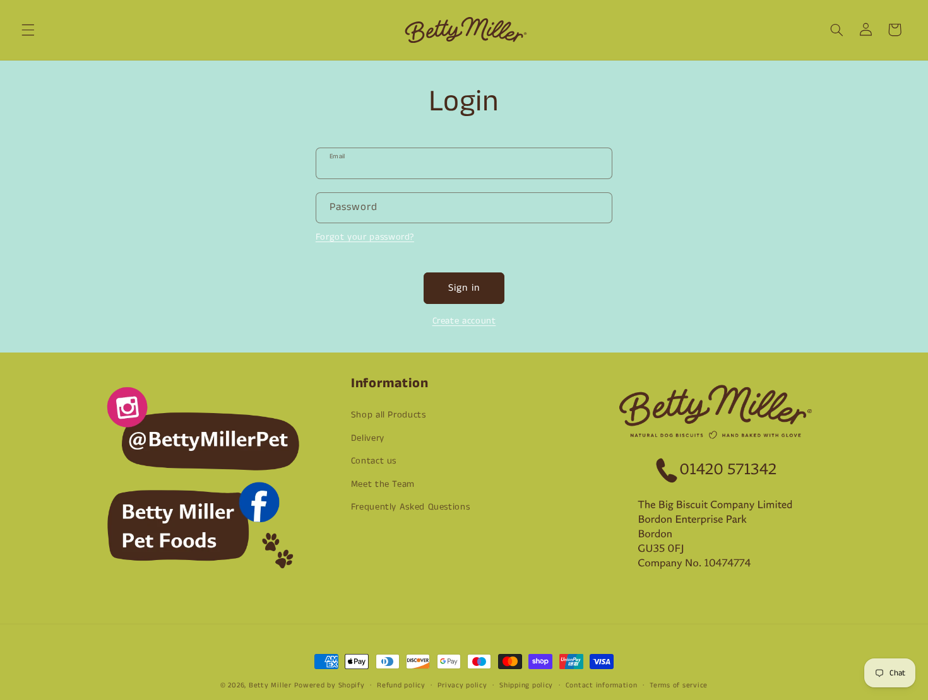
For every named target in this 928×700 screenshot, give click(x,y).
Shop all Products (388, 415)
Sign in (463, 288)
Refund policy (401, 685)
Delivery (367, 438)
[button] (27, 29)
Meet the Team (383, 484)
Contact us (373, 461)
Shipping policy (526, 685)
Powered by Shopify (329, 685)
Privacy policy (462, 685)
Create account (464, 321)
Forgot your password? (365, 237)
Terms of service (679, 685)
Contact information (602, 685)
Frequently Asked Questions (410, 507)
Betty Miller (270, 685)
